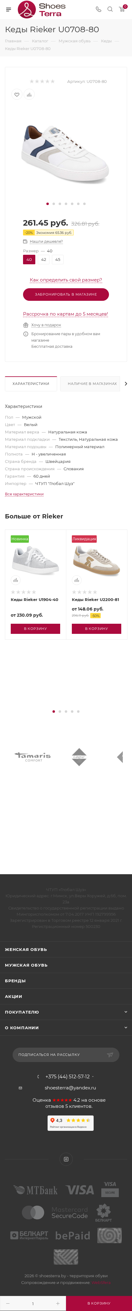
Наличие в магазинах (92, 384)
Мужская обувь (26, 965)
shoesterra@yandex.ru (70, 1088)
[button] (48, 204)
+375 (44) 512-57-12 (67, 1076)
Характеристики (31, 384)
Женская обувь (26, 949)
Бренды (15, 980)
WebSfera (101, 1282)
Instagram (66, 1159)
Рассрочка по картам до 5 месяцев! (65, 314)
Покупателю (22, 1012)
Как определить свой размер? (66, 280)
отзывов (54, 1106)
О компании (22, 1027)
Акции (13, 996)
